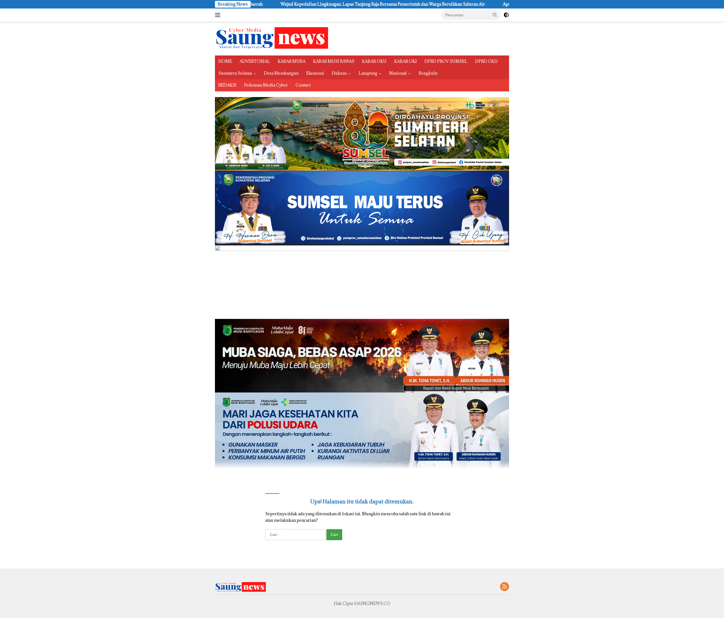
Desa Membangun (281, 73)
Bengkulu (428, 73)
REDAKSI (227, 85)
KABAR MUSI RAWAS (333, 61)
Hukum (339, 73)
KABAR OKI (405, 61)
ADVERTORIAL (255, 61)
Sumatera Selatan (235, 73)
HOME (225, 61)
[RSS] (504, 587)
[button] (495, 14)
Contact (303, 85)
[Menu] (219, 15)
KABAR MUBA (291, 61)
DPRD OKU (486, 61)
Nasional (398, 73)
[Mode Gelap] (506, 15)
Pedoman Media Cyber (266, 85)
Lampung (368, 73)
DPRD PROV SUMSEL (446, 61)
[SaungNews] (271, 38)
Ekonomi (315, 73)
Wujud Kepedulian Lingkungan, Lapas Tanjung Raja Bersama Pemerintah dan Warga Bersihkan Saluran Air (326, 4)
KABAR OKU (374, 61)
